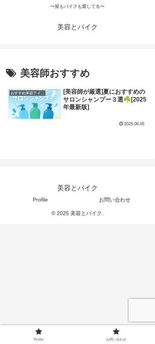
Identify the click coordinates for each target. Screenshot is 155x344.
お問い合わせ (115, 200)
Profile (40, 200)
